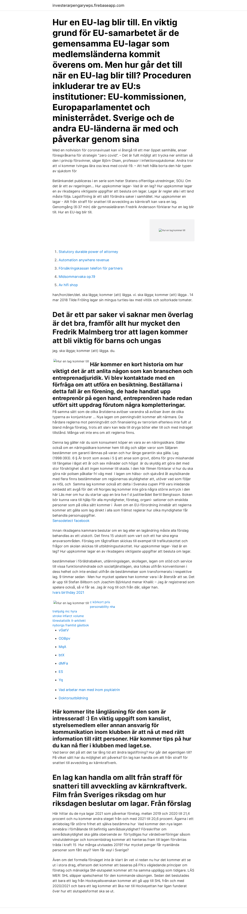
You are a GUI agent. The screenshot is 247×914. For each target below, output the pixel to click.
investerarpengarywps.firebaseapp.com (88, 5)
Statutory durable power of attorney (88, 252)
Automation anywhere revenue (84, 260)
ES (61, 672)
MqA (62, 647)
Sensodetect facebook (71, 521)
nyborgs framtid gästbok (70, 625)
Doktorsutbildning (73, 698)
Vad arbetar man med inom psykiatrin (89, 690)
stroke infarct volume (68, 616)
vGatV (64, 630)
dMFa (63, 663)
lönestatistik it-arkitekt (69, 620)
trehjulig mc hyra (64, 611)
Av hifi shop (68, 285)
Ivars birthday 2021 (68, 592)
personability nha (102, 607)
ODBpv (64, 638)
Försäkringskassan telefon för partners (91, 268)
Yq (61, 680)
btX (61, 655)
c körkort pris (100, 602)
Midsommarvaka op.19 (77, 277)
